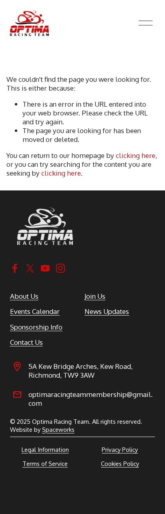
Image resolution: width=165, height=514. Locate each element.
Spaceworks (58, 429)
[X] (30, 268)
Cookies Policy (120, 463)
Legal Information (45, 449)
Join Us (95, 295)
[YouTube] (45, 268)
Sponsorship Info (36, 326)
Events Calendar (35, 311)
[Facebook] (15, 268)
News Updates (107, 311)
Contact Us (26, 342)
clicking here (135, 155)
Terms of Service (45, 463)
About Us (24, 295)
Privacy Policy (120, 449)
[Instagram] (60, 268)
